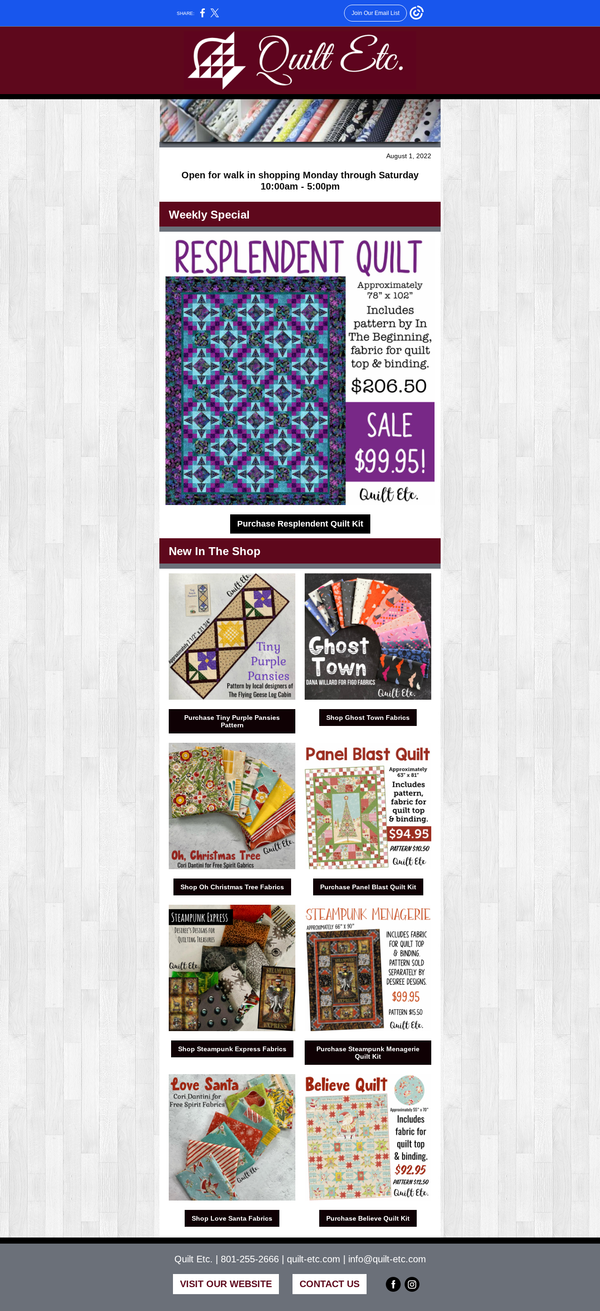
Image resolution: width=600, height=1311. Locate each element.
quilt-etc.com (313, 1259)
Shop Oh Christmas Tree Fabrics (232, 887)
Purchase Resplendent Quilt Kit (300, 523)
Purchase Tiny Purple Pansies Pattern (232, 721)
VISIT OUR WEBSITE (226, 1284)
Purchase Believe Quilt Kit (368, 1218)
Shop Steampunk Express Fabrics (232, 1049)
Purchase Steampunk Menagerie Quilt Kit (368, 1052)
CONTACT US (330, 1284)
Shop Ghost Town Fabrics (368, 717)
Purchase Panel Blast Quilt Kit (368, 887)
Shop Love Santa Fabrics (232, 1218)
